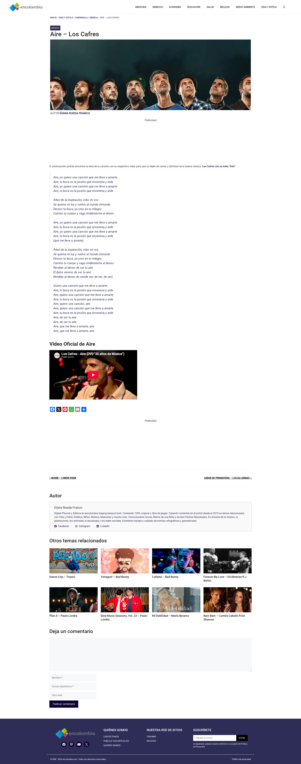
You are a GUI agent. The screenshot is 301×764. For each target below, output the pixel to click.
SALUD (210, 7)
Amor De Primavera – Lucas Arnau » (228, 478)
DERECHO (158, 7)
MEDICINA (140, 7)
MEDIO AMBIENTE (245, 7)
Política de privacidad (241, 759)
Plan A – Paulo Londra (63, 615)
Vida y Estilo (66, 17)
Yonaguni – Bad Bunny (115, 576)
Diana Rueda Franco (75, 113)
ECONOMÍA (175, 7)
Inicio (53, 17)
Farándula (81, 17)
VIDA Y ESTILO (269, 7)
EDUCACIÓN (193, 7)
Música (94, 17)
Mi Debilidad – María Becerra (170, 615)
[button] (284, 7)
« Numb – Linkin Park (62, 478)
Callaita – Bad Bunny (165, 576)
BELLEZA (225, 7)
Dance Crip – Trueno (62, 576)
